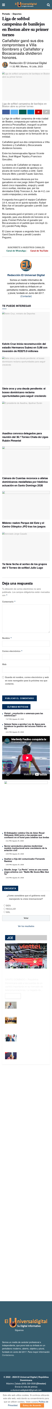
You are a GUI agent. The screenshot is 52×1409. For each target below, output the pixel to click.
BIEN (8, 905)
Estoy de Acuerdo (32, 1405)
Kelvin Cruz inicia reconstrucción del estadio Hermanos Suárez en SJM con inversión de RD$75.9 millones (24, 347)
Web (4, 664)
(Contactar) (26, 296)
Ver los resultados (26, 926)
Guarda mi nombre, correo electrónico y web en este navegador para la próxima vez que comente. (27, 680)
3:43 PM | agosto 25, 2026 (14, 878)
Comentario (9, 601)
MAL (8, 912)
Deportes (17, 13)
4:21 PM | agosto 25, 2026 (14, 732)
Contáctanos (8, 1355)
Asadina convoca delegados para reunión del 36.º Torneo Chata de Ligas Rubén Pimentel (25, 436)
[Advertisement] (26, 1183)
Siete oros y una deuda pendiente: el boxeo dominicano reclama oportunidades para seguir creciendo (24, 392)
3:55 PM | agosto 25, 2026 (14, 864)
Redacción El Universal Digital (28, 63)
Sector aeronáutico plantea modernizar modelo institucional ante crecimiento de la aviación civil (25, 848)
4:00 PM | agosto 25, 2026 (14, 854)
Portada (6, 13)
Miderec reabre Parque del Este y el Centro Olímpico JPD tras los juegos (23, 524)
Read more (13, 996)
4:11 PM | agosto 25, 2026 (14, 841)
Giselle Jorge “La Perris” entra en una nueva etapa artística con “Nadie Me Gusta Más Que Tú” (26, 871)
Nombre (7, 638)
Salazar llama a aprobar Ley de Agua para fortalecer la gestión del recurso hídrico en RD (25, 726)
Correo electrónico (12, 651)
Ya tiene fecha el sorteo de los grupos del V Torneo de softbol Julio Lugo (24, 566)
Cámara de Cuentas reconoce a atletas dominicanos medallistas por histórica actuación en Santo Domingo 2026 (25, 481)
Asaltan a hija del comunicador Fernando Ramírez (24, 859)
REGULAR (11, 908)
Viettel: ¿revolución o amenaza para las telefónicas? (23, 714)
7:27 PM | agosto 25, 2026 (14, 719)
